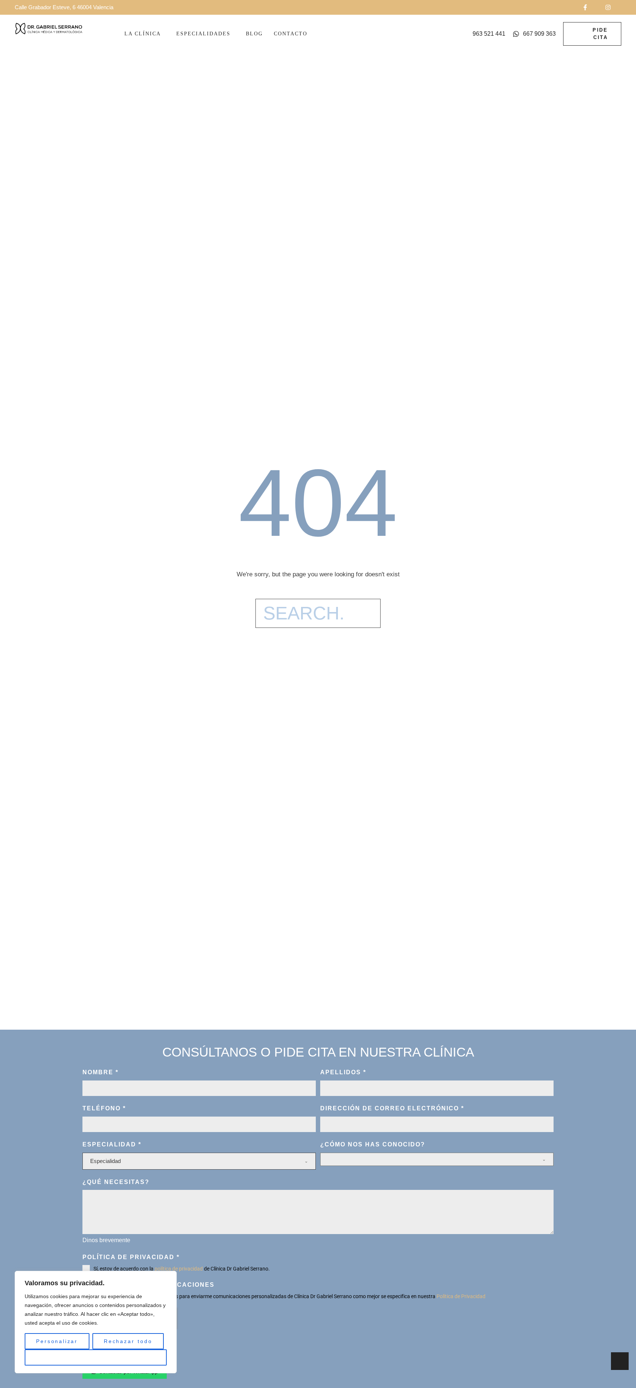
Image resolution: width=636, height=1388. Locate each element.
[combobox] (199, 1161)
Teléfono (104, 1108)
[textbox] (197, 1161)
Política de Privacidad (461, 1296)
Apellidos (343, 1072)
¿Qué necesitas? (115, 1182)
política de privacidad (179, 1269)
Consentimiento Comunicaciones (148, 1285)
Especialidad (111, 1144)
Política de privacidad (131, 1257)
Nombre (100, 1072)
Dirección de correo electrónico (392, 1108)
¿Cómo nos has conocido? (372, 1144)
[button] (590, 7)
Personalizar (57, 1341)
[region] (96, 1322)
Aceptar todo (95, 1357)
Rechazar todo (128, 1341)
